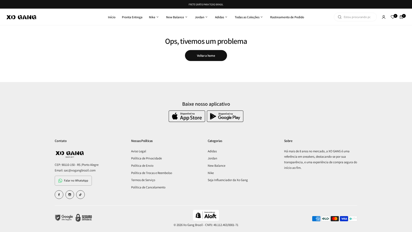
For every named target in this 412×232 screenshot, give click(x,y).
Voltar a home (206, 55)
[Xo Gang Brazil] (21, 17)
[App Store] (187, 121)
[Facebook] (59, 194)
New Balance (216, 165)
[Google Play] (225, 121)
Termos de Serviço (143, 180)
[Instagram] (69, 194)
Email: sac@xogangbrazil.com (75, 170)
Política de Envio (142, 165)
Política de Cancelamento (148, 187)
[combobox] (355, 17)
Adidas (212, 151)
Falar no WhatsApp (76, 180)
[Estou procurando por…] (339, 17)
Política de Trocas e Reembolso (151, 173)
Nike (211, 173)
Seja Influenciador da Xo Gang (228, 180)
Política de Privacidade (146, 158)
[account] (383, 17)
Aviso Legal (138, 151)
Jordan (212, 158)
